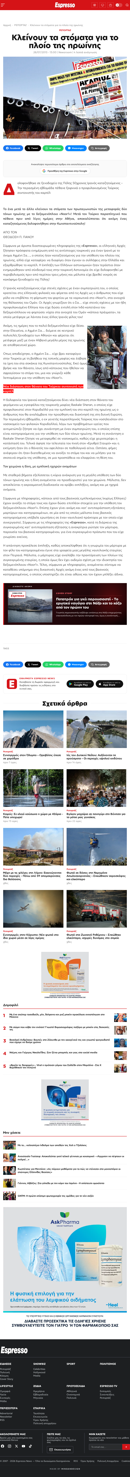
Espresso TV (108, 1386)
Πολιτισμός (108, 1363)
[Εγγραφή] (126, 1447)
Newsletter (6, 1416)
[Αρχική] (14, 1350)
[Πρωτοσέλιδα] (95, 5)
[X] (16, 1446)
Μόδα (3, 1401)
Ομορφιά (5, 1391)
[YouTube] (23, 1446)
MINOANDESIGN (70, 1469)
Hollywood (39, 1372)
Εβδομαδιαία (40, 1394)
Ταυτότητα (39, 1413)
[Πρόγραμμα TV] (103, 5)
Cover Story (6, 1378)
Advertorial (6, 1413)
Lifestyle (6, 1386)
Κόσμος (4, 1375)
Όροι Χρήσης (40, 1419)
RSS (2, 1419)
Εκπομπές (105, 1391)
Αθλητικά (72, 1391)
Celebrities (39, 1368)
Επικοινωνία (40, 1416)
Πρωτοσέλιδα (76, 1386)
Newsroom (65, 52)
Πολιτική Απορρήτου (108, 1461)
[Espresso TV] (110, 5)
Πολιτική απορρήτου (44, 1423)
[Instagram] (9, 1446)
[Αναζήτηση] (127, 5)
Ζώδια (37, 1386)
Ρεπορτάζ (5, 1368)
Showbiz (39, 1363)
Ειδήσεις (5, 1363)
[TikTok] (30, 1446)
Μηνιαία (38, 1397)
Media (36, 1375)
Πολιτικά (71, 1397)
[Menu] (3, 5)
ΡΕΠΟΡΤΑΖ (65, 30)
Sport (71, 1363)
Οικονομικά (73, 1394)
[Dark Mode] (118, 5)
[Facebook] (2, 1446)
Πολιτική (5, 1372)
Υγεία (3, 1394)
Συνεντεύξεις (107, 1394)
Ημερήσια (39, 1391)
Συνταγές (5, 1397)
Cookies (126, 1461)
